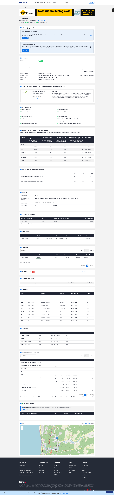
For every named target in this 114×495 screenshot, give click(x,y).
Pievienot (36, 415)
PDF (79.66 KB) (74, 314)
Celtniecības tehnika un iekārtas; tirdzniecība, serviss (47, 195)
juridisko (85, 423)
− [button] (22, 429)
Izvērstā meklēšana (58, 472)
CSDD (70, 467)
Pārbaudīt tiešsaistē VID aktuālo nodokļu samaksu (68, 118)
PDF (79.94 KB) (74, 299)
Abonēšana (41, 465)
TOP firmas (56, 475)
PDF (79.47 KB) (74, 305)
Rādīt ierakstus (87, 250)
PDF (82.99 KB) (74, 308)
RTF (55, 362)
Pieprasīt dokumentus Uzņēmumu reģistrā (80, 397)
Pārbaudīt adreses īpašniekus (87, 75)
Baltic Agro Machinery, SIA (38, 91)
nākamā (91, 394)
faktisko (89, 423)
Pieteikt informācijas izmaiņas (88, 271)
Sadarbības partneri (86, 472)
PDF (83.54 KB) (74, 302)
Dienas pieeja (42, 467)
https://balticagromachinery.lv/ (37, 98)
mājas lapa (41, 100)
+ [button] (22, 427)
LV (54, 2)
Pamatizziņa (22, 465)
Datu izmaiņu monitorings (25, 475)
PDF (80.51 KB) (74, 320)
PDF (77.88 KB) (74, 317)
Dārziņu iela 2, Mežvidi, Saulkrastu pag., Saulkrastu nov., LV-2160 (53, 75)
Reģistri (49, 2)
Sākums (20, 7)
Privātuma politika (32, 490)
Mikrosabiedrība (41, 20)
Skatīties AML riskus (26, 121)
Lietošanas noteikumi (23, 490)
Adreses (56, 470)
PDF (55, 369)
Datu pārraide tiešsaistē (25, 467)
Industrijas (42, 2)
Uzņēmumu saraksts (28, 7)
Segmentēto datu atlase (25, 470)
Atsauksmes (85, 475)
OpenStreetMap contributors (88, 454)
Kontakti (84, 477)
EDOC (56, 365)
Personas (56, 467)
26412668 (35, 100)
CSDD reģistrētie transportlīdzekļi (46, 79)
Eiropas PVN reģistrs (89, 71)
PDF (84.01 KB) (74, 311)
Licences (84, 470)
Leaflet (82, 454)
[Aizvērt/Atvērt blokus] (113, 9)
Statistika (84, 467)
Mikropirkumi (42, 470)
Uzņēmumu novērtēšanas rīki (26, 472)
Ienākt (92, 2)
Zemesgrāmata (72, 465)
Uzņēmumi (36, 2)
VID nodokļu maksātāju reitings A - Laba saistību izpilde (70, 123)
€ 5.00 (26, 37)
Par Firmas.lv (85, 465)
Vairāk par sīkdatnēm (64, 493)
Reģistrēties (42, 472)
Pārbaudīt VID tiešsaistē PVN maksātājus (84, 69)
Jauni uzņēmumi (72, 470)
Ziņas (70, 472)
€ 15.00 (26, 50)
